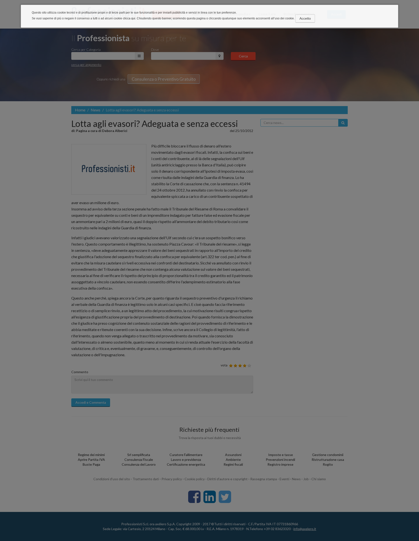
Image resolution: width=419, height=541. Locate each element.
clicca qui (129, 18)
